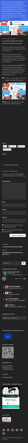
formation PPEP (13, 165)
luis (14, 38)
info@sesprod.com (7, 367)
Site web (4, 217)
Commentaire (6, 181)
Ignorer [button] (25, 18)
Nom (4, 202)
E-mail (4, 209)
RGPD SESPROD (6, 437)
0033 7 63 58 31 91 (7, 365)
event (6, 165)
